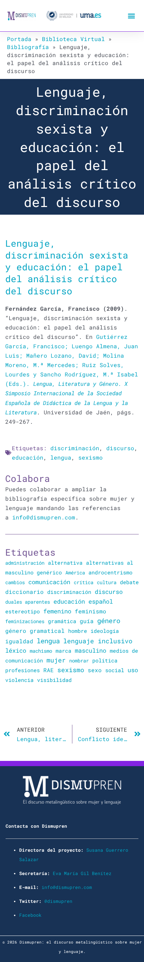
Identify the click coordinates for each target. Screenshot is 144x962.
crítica (83, 582)
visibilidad (54, 679)
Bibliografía (28, 46)
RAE (48, 670)
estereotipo (22, 611)
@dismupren (58, 901)
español (100, 601)
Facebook (30, 915)
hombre (77, 630)
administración (24, 562)
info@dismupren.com (43, 517)
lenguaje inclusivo (97, 641)
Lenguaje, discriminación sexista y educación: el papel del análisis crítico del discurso (66, 267)
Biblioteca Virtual (73, 38)
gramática (62, 621)
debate (129, 582)
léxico (15, 650)
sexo (95, 670)
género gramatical (35, 630)
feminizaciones (24, 621)
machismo (41, 650)
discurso (120, 448)
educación (27, 457)
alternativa (65, 562)
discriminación (74, 448)
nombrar (79, 660)
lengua (60, 457)
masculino (90, 650)
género (108, 621)
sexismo (90, 457)
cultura (106, 582)
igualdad (19, 641)
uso (133, 670)
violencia (19, 679)
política (104, 660)
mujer (56, 660)
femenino (57, 611)
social (114, 670)
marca (63, 650)
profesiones (22, 670)
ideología (105, 630)
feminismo (90, 611)
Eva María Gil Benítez (82, 873)
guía (87, 621)
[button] (131, 16)
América (75, 572)
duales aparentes (27, 601)
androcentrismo (110, 572)
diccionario (24, 591)
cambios (15, 582)
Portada (19, 38)
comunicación (49, 582)
